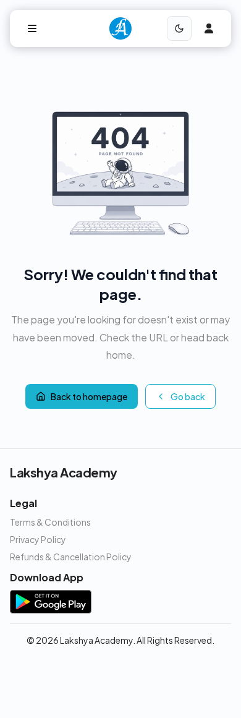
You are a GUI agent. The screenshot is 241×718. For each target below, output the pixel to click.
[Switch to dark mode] (179, 28)
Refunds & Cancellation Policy (71, 556)
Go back (188, 396)
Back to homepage (89, 396)
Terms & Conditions (50, 522)
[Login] (209, 28)
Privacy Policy (38, 539)
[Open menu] (32, 28)
